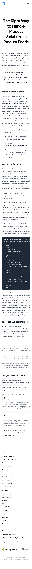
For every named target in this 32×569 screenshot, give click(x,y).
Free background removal (9, 463)
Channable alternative (8, 477)
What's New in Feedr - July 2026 (11, 534)
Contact (4, 527)
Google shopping (7, 497)
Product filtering (6, 466)
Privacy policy (17, 559)
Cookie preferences (8, 559)
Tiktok (3, 503)
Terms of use (26, 559)
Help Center (5, 517)
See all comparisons (7, 486)
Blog (3, 514)
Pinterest (4, 500)
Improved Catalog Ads (8, 456)
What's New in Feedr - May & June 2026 (13, 538)
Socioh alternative (7, 483)
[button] (28, 3)
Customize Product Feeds (9, 459)
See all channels (6, 506)
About (4, 524)
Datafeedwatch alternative (9, 473)
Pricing (4, 520)
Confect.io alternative (8, 480)
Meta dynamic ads (7, 494)
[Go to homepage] (3, 3)
